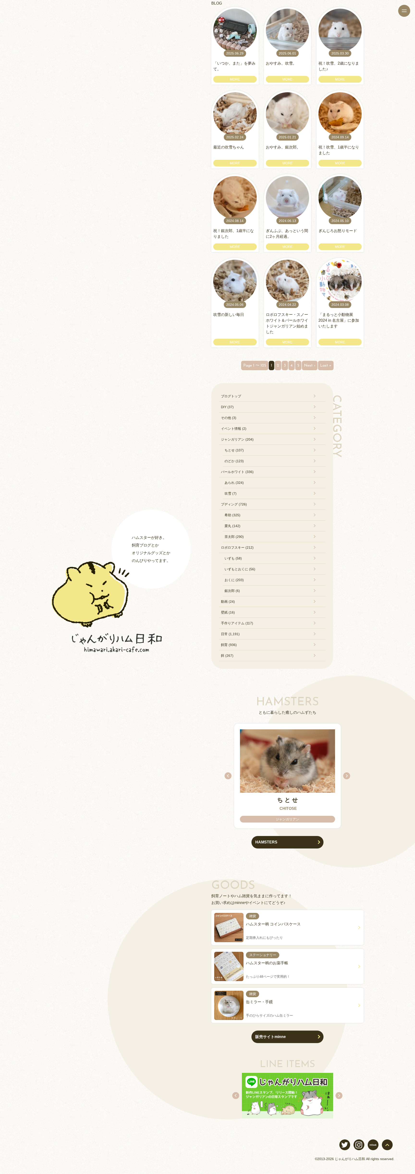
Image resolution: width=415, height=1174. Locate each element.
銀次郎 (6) (232, 591)
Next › (309, 366)
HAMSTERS (266, 842)
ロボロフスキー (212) (237, 547)
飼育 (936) (229, 645)
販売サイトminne (270, 1037)
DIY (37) (227, 407)
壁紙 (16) (228, 612)
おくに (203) (234, 580)
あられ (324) (234, 483)
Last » (325, 366)
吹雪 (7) (231, 493)
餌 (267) (227, 656)
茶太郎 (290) (234, 537)
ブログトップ (231, 396)
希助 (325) (232, 515)
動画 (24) (228, 601)
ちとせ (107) (234, 450)
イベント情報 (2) (233, 428)
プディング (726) (234, 504)
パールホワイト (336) (237, 472)
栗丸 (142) (232, 526)
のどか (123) (234, 461)
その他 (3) (228, 418)
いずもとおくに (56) (240, 569)
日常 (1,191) (230, 634)
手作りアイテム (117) (237, 623)
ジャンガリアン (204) (237, 439)
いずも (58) (233, 558)
